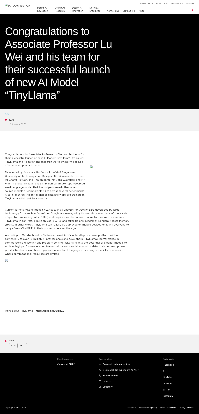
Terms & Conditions (168, 408)
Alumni (158, 3)
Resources (190, 3)
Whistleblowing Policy (148, 408)
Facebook (168, 364)
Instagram (168, 396)
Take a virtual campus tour (116, 364)
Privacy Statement (186, 408)
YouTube (167, 377)
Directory (108, 386)
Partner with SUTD (177, 3)
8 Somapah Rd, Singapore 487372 (121, 370)
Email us (107, 381)
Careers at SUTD (66, 364)
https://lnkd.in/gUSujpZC (50, 310)
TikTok (166, 389)
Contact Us (131, 408)
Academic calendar (146, 3)
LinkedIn (167, 383)
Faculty (165, 3)
